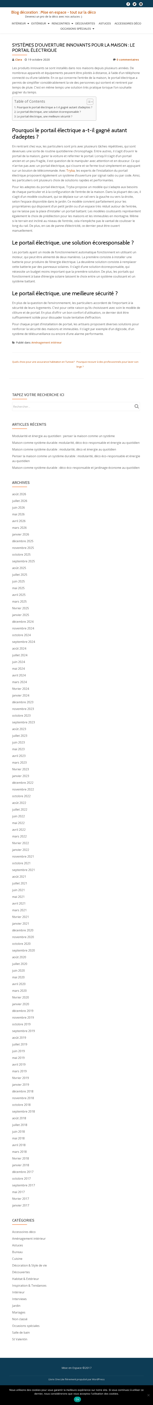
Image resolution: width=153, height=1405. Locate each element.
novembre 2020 (23, 937)
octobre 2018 (21, 1105)
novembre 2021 (23, 856)
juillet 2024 (19, 655)
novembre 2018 (23, 1098)
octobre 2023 (21, 715)
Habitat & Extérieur (25, 1279)
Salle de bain (21, 1332)
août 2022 (19, 803)
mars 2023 (19, 762)
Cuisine (17, 1259)
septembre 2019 (23, 1031)
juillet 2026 (19, 501)
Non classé (19, 1319)
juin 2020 (18, 970)
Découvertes (85, 23)
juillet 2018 (19, 1125)
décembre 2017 (22, 1172)
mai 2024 (18, 669)
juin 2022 (18, 816)
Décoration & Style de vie (29, 1265)
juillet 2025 (19, 575)
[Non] (148, 1395)
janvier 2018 (20, 1165)
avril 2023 (19, 756)
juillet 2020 (19, 964)
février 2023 (20, 769)
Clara (18, 59)
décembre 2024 (22, 622)
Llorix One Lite (57, 1379)
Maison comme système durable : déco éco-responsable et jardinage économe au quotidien (76, 468)
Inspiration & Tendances (29, 1285)
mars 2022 (19, 836)
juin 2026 (18, 507)
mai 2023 (18, 749)
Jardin (16, 1306)
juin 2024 (18, 662)
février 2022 (20, 843)
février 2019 (20, 1078)
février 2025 (20, 608)
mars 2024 (19, 682)
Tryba (70, 170)
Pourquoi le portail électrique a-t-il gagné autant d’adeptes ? (54, 107)
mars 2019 (19, 1071)
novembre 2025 (23, 548)
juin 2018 (18, 1132)
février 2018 (20, 1158)
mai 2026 (18, 514)
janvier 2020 (20, 1004)
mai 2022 (18, 823)
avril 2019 (19, 1064)
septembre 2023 (23, 722)
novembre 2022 (23, 789)
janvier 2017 (20, 1205)
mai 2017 (18, 1192)
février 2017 (20, 1199)
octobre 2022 (21, 796)
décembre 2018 (22, 1091)
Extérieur (38, 23)
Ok (77, 1399)
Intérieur (19, 23)
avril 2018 (19, 1145)
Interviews (19, 1299)
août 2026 (19, 494)
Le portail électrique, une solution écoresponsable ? (49, 112)
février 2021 (20, 917)
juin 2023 (18, 742)
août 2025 (19, 568)
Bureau (17, 1252)
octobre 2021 (21, 863)
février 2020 (20, 997)
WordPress (98, 1379)
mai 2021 (18, 897)
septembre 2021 (23, 870)
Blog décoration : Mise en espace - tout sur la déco (53, 12)
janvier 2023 (20, 776)
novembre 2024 (23, 628)
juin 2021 (18, 890)
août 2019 (19, 1038)
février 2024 (20, 689)
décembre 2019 (22, 1011)
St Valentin (19, 1339)
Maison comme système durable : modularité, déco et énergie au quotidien (64, 449)
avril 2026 (19, 521)
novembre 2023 (23, 709)
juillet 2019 (19, 1044)
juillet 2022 (19, 809)
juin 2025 (18, 581)
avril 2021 (19, 903)
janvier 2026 (20, 534)
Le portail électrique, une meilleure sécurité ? (44, 116)
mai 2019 (18, 1058)
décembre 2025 (22, 541)
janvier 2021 (20, 924)
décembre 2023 (22, 702)
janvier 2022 (20, 850)
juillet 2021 (19, 883)
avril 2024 (19, 675)
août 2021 (19, 877)
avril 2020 (19, 984)
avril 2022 (19, 830)
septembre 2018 (23, 1111)
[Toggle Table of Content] (88, 102)
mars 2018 (19, 1152)
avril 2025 (19, 595)
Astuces (105, 23)
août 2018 (19, 1118)
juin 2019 (18, 1051)
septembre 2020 (23, 950)
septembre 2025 (23, 561)
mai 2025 (18, 588)
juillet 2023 (19, 736)
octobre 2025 (21, 554)
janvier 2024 (20, 695)
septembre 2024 (23, 642)
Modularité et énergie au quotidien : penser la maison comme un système (63, 436)
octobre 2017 (21, 1178)
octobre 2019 (21, 1024)
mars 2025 (19, 601)
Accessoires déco (128, 23)
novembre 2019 (23, 1017)
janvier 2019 (20, 1085)
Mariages (18, 1312)
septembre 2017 (23, 1185)
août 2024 (19, 648)
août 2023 (19, 729)
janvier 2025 (20, 615)
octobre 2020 (21, 944)
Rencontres (61, 23)
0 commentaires (128, 59)
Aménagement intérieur (46, 342)
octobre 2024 (21, 635)
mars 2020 (19, 991)
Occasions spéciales (75, 28)
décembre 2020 (22, 930)
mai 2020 (18, 977)
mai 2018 (18, 1138)
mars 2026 (19, 528)
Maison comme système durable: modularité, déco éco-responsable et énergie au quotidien (76, 443)
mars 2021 (19, 910)
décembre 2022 (22, 783)
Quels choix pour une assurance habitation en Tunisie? (43, 361)
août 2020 (19, 957)
